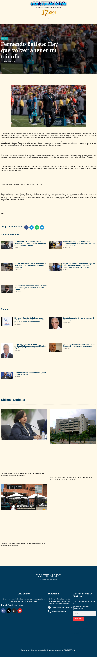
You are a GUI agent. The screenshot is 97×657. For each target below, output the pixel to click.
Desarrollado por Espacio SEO (83, 628)
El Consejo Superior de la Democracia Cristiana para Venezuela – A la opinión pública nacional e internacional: (29, 320)
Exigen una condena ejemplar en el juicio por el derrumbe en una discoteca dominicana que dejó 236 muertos (79, 265)
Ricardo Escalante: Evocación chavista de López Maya (79, 319)
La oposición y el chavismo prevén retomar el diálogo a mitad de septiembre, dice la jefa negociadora (30, 243)
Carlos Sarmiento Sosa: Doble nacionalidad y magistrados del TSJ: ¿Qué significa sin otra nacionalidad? (30, 346)
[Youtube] (19, 610)
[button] (48, 17)
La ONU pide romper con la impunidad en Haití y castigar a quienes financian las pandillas (30, 265)
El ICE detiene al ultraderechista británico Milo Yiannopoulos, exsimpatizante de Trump (30, 288)
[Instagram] (14, 610)
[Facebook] (3, 610)
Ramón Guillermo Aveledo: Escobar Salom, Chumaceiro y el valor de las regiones (79, 345)
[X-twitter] (8, 610)
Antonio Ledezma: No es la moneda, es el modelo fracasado (30, 374)
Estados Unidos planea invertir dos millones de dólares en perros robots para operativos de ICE (79, 243)
